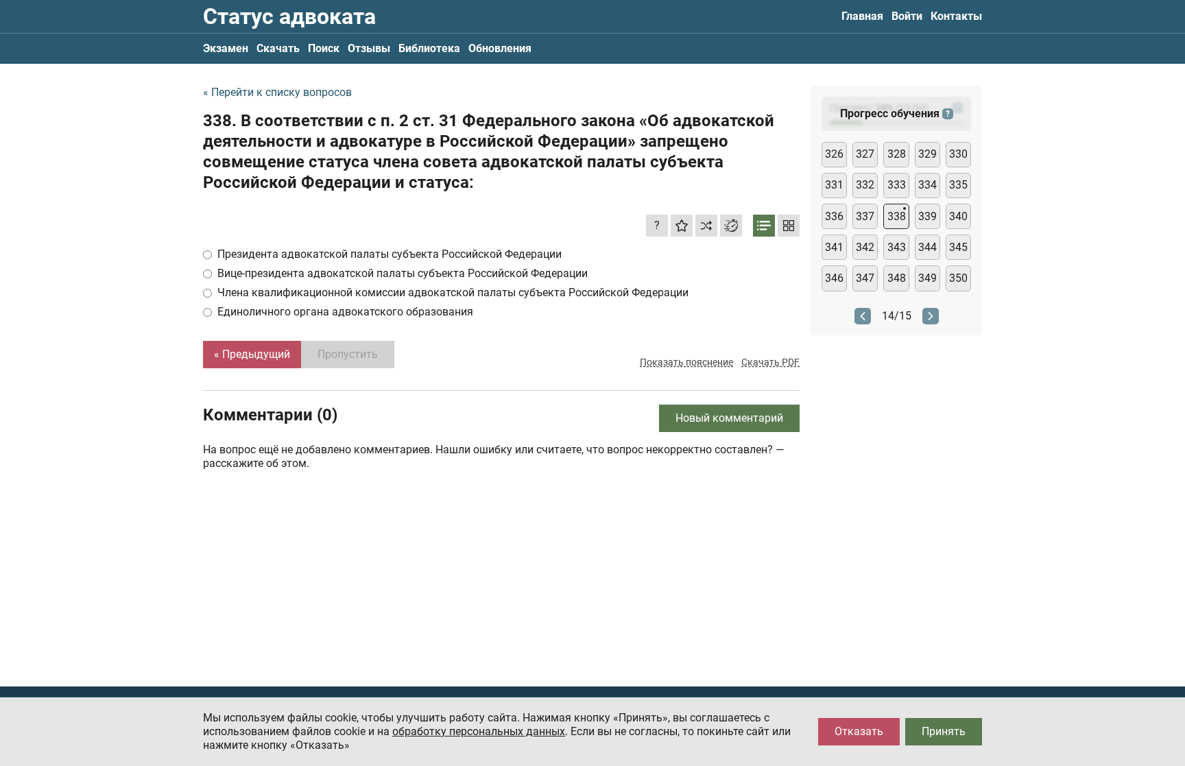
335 (958, 184)
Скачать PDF (770, 362)
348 (896, 278)
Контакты (956, 16)
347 (865, 278)
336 (834, 216)
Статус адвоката (289, 16)
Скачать (278, 48)
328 (896, 153)
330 (958, 153)
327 (865, 153)
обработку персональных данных (478, 731)
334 (927, 184)
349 (927, 278)
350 (958, 278)
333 (896, 184)
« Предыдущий (252, 354)
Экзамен (225, 48)
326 (834, 153)
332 (865, 184)
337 (865, 216)
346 (834, 278)
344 (927, 247)
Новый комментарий (729, 417)
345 (958, 247)
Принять (944, 731)
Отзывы (369, 48)
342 (865, 247)
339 (927, 216)
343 (896, 247)
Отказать (859, 731)
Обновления (499, 48)
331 (834, 184)
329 (927, 153)
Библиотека (429, 48)
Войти (906, 16)
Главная (862, 16)
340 (958, 216)
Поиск (323, 48)
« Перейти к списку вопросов (277, 92)
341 (834, 247)
